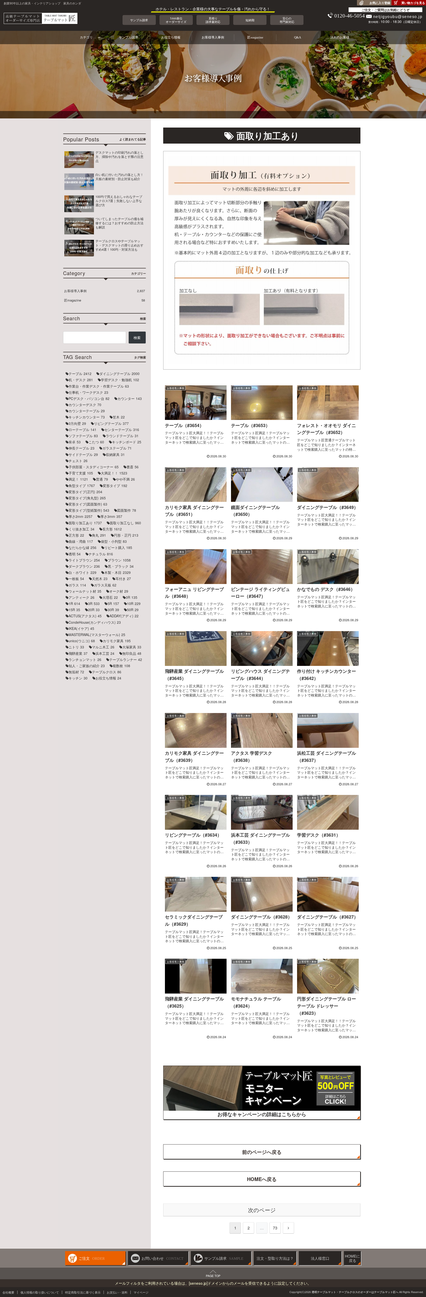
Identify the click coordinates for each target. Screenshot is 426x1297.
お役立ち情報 (170, 37)
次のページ (262, 1210)
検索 (137, 337)
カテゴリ (86, 37)
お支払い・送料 (117, 1292)
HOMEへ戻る (262, 1179)
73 (275, 1228)
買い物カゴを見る (413, 2)
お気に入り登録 (380, 2)
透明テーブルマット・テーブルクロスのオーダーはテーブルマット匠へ (355, 1292)
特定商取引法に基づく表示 (83, 1292)
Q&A (297, 37)
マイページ (141, 1292)
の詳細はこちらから (261, 1114)
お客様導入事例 (213, 37)
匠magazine (255, 37)
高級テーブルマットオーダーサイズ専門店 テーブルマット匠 (40, 18)
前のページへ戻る (262, 1151)
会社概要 (8, 1292)
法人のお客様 (339, 37)
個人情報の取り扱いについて (39, 1292)
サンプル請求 (128, 37)
